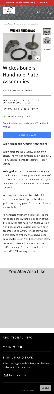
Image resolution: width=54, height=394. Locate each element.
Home (5, 24)
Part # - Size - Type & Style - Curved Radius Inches (21, 101)
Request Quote (27, 134)
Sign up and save (18, 357)
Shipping (7, 90)
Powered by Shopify (27, 391)
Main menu (12, 347)
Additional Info (18, 337)
